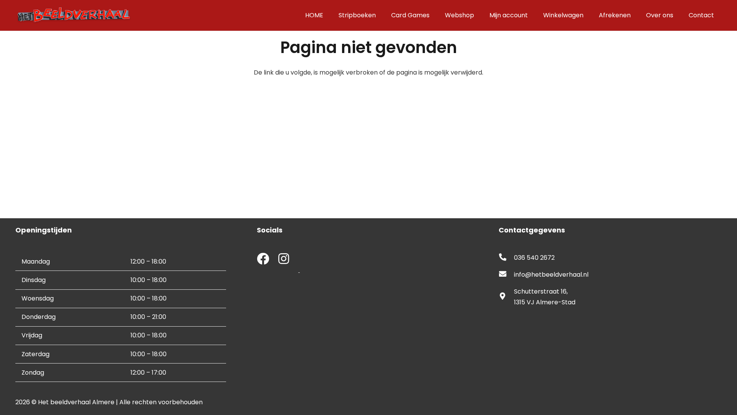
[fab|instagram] (283, 259)
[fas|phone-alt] (506, 257)
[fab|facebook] (263, 259)
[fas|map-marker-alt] (506, 297)
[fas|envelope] (506, 274)
